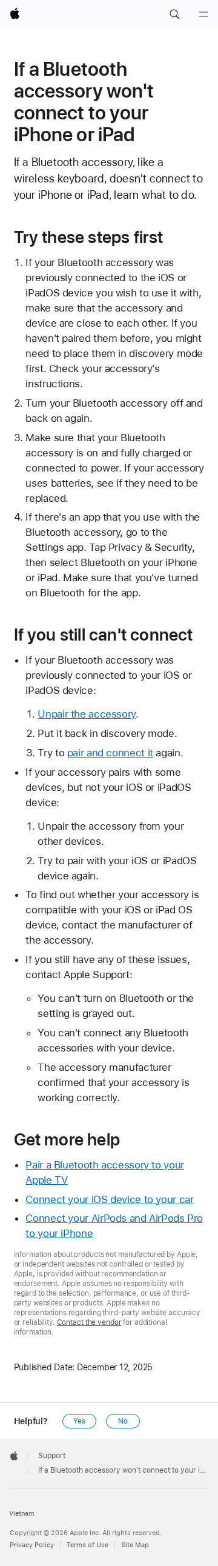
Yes (79, 1421)
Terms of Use (87, 1545)
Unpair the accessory (87, 714)
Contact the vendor (89, 1322)
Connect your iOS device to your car (109, 1199)
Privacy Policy (32, 1545)
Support (51, 1455)
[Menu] (203, 14)
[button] (174, 14)
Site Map (135, 1545)
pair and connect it (110, 753)
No (123, 1421)
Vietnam (22, 1514)
